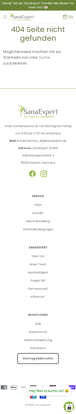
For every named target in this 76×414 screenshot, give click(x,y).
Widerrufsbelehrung (38, 340)
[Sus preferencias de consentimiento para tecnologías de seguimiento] (69, 407)
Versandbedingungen (38, 229)
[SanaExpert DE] (21, 17)
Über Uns (38, 256)
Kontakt (38, 213)
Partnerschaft (38, 289)
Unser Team (38, 264)
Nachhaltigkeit (38, 272)
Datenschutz (38, 332)
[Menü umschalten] (5, 17)
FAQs (38, 205)
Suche (44, 57)
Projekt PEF (38, 281)
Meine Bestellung (38, 221)
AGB (38, 324)
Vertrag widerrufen (38, 358)
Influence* (38, 297)
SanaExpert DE (43, 404)
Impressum (38, 348)
